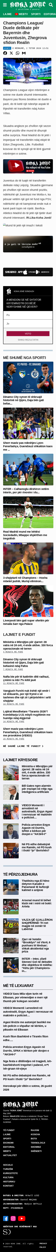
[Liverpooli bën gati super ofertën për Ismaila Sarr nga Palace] (28, 601)
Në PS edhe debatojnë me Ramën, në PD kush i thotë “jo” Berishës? (37, 847)
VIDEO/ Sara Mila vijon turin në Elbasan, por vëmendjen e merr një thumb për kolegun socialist (25, 997)
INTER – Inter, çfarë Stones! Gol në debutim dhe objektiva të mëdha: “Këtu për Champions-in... (37, 965)
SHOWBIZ (36, 1147)
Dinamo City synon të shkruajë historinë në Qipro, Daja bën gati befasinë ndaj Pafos (23, 663)
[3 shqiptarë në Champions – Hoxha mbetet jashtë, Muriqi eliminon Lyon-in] (28, 558)
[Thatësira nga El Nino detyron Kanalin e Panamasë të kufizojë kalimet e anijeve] (11, 887)
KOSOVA (35, 1134)
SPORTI (35, 14)
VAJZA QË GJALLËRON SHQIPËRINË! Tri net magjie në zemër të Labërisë (37, 924)
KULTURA (8, 1177)
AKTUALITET (10, 1155)
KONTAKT (8, 1186)
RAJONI (35, 1130)
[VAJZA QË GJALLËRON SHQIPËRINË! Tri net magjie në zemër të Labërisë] (11, 926)
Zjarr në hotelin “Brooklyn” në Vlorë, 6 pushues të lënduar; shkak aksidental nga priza (36, 945)
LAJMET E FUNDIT (19, 634)
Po (8, 315)
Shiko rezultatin (28, 340)
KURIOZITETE (10, 1173)
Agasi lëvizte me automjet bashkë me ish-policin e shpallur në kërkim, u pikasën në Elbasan (27, 1026)
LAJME (7, 14)
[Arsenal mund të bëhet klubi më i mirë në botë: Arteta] (11, 906)
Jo (8, 323)
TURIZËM (8, 1169)
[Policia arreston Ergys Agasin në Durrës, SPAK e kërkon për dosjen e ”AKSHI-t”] (11, 831)
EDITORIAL (9, 1147)
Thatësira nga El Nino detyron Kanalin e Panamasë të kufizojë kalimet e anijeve (35, 885)
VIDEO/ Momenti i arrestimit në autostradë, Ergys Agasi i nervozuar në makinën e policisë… (37, 811)
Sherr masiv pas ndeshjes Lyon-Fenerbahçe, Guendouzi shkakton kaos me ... (27, 446)
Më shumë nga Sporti (24, 358)
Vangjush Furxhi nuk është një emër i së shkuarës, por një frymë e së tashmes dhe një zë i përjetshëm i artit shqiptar (27, 695)
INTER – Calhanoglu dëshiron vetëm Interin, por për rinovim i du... (26, 490)
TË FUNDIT (9, 1130)
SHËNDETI (36, 1151)
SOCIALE (8, 1165)
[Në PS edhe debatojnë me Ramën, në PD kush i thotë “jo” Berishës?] (11, 850)
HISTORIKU (9, 1181)
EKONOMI (8, 1143)
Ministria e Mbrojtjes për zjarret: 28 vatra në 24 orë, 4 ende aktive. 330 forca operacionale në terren (28, 645)
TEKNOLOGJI (38, 1143)
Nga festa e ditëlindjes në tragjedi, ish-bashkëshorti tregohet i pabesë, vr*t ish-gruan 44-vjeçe (27, 1065)
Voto (28, 333)
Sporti (7, 48)
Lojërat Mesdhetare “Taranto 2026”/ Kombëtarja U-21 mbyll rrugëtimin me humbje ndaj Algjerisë (26, 715)
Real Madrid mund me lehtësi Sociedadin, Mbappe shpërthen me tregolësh (25, 535)
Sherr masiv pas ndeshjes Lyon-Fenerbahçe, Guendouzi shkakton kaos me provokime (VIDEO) (27, 732)
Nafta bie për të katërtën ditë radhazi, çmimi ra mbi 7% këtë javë (26, 678)
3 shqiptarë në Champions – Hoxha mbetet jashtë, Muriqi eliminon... (25, 579)
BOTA (34, 1138)
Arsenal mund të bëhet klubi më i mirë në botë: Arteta (37, 903)
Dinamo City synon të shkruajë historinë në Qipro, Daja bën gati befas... (23, 400)
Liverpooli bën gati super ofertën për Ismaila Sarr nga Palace (26, 622)
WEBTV (23, 14)
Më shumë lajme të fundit (22, 746)
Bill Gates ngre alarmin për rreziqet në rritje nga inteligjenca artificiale (37, 789)
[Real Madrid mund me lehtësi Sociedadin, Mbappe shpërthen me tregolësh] (28, 512)
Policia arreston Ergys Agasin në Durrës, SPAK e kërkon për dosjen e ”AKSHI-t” (36, 829)
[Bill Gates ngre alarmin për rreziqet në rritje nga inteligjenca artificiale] (11, 792)
